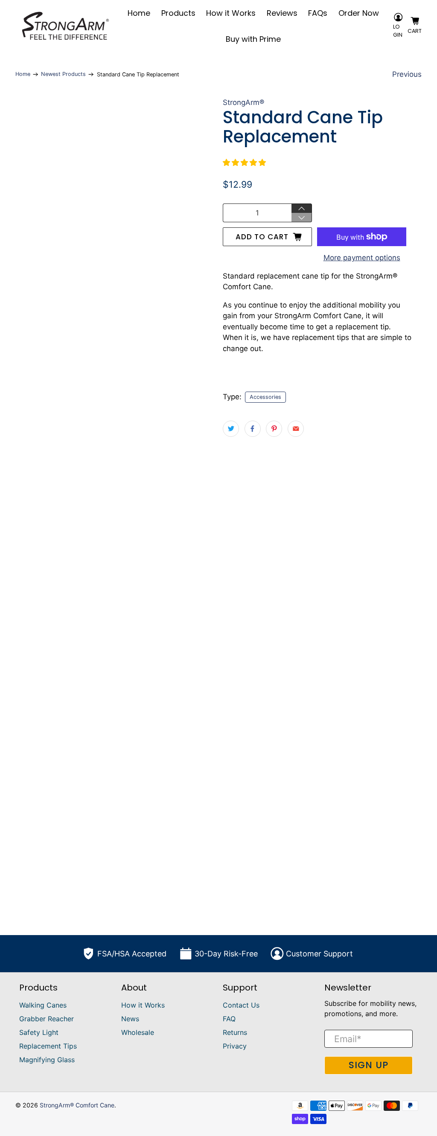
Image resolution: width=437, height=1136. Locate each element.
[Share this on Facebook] (253, 429)
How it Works (231, 13)
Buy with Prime (253, 39)
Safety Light (38, 1032)
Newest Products (63, 74)
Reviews (282, 13)
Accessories (265, 397)
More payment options (361, 257)
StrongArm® (243, 102)
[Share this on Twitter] (231, 429)
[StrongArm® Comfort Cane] (65, 26)
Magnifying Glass (47, 1059)
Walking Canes (43, 1005)
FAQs (317, 13)
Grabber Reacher (46, 1018)
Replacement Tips (48, 1046)
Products (178, 13)
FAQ (229, 1018)
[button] (244, 162)
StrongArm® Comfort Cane (77, 1105)
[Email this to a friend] (296, 429)
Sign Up (368, 1065)
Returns (235, 1032)
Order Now (358, 13)
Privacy (235, 1046)
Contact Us (241, 1005)
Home (139, 13)
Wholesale (137, 1032)
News (130, 1018)
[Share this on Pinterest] (274, 429)
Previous (407, 74)
